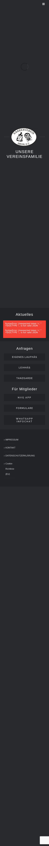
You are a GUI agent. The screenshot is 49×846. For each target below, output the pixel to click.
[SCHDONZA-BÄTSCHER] (12, 226)
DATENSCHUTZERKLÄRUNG (9, 456)
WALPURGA (12, 198)
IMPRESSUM (9, 440)
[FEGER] (37, 270)
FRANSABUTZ (13, 285)
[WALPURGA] (12, 183)
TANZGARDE (37, 198)
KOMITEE (37, 241)
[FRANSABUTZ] (12, 270)
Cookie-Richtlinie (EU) (9, 469)
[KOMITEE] (37, 226)
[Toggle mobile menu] (43, 4)
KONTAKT (9, 448)
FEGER (37, 285)
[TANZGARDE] (37, 183)
